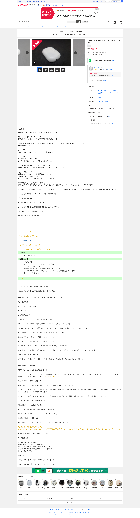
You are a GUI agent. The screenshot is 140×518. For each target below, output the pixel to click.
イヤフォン (59, 26)
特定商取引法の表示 (55, 514)
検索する (78, 21)
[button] (105, 120)
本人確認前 (109, 69)
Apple (89, 44)
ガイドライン (91, 512)
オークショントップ (21, 26)
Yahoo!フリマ (65, 509)
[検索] (122, 1)
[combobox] (42, 21)
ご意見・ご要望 (74, 514)
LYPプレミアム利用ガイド (80, 512)
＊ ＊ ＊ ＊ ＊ (97, 67)
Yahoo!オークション (54, 509)
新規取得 (48, 4)
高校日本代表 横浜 (116, 1)
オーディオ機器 (39, 26)
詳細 (113, 60)
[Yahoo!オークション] (27, 4)
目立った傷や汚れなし (103, 101)
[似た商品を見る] (34, 63)
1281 (103, 69)
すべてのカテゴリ (71, 21)
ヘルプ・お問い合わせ (84, 514)
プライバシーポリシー (51, 512)
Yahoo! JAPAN (96, 1)
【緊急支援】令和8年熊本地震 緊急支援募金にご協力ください (32, 1)
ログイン (40, 5)
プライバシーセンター (62, 512)
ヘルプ (102, 1)
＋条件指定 (85, 21)
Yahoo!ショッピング (76, 509)
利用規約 (71, 512)
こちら (104, 80)
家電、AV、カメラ (31, 26)
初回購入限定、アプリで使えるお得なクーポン (55, 5)
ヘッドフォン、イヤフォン (50, 26)
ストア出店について (65, 514)
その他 (64, 26)
